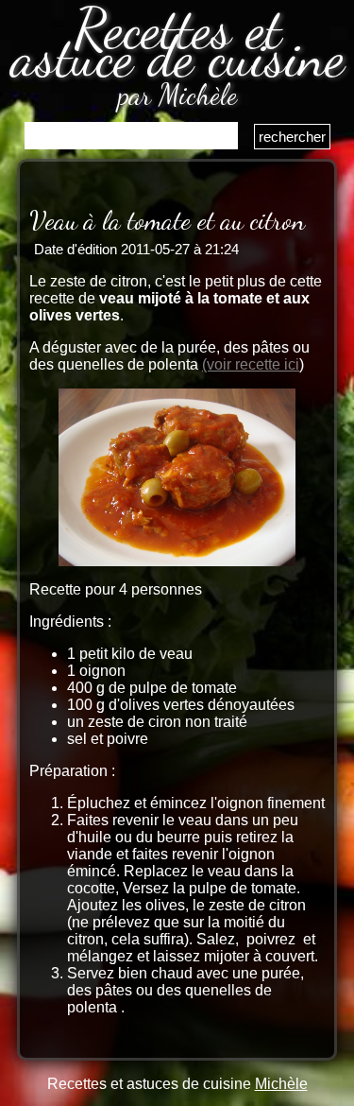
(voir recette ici (250, 364)
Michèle (281, 1084)
